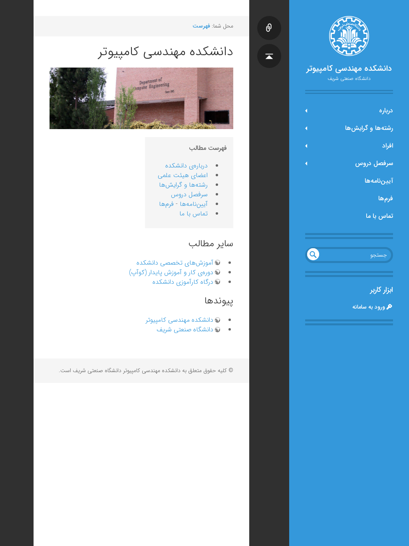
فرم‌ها (385, 198)
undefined (313, 254)
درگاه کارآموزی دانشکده (183, 282)
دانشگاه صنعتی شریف (185, 330)
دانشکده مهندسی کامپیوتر (349, 69)
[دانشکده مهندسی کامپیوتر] (349, 36)
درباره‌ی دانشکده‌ (186, 166)
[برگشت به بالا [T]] (269, 48)
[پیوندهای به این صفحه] (269, 20)
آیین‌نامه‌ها (379, 181)
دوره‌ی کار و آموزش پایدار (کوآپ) (171, 272)
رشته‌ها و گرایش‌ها (369, 128)
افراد (387, 146)
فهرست (201, 26)
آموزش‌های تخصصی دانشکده (175, 263)
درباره (386, 111)
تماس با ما (379, 216)
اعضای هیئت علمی (183, 175)
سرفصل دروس (374, 163)
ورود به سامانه (368, 307)
